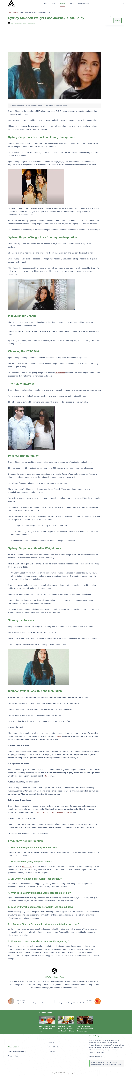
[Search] (123, 3)
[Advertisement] (54, 37)
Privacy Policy (13, 1056)
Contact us (52, 1051)
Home (45, 3)
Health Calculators (83, 3)
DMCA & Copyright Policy (17, 1051)
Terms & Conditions (55, 1047)
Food (70, 3)
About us (51, 1042)
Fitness (53, 3)
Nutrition (62, 3)
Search (110, 16)
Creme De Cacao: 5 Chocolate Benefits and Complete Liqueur (85, 1029)
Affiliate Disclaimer (95, 1057)
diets (58, 736)
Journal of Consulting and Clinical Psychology (52, 812)
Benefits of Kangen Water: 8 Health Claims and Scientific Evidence (66, 1029)
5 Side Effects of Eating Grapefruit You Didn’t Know (47, 1029)
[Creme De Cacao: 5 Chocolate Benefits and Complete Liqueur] (85, 1020)
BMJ (46, 776)
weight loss (60, 373)
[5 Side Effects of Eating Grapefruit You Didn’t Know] (47, 1020)
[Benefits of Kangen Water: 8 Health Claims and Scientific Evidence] (66, 1020)
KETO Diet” (27, 866)
